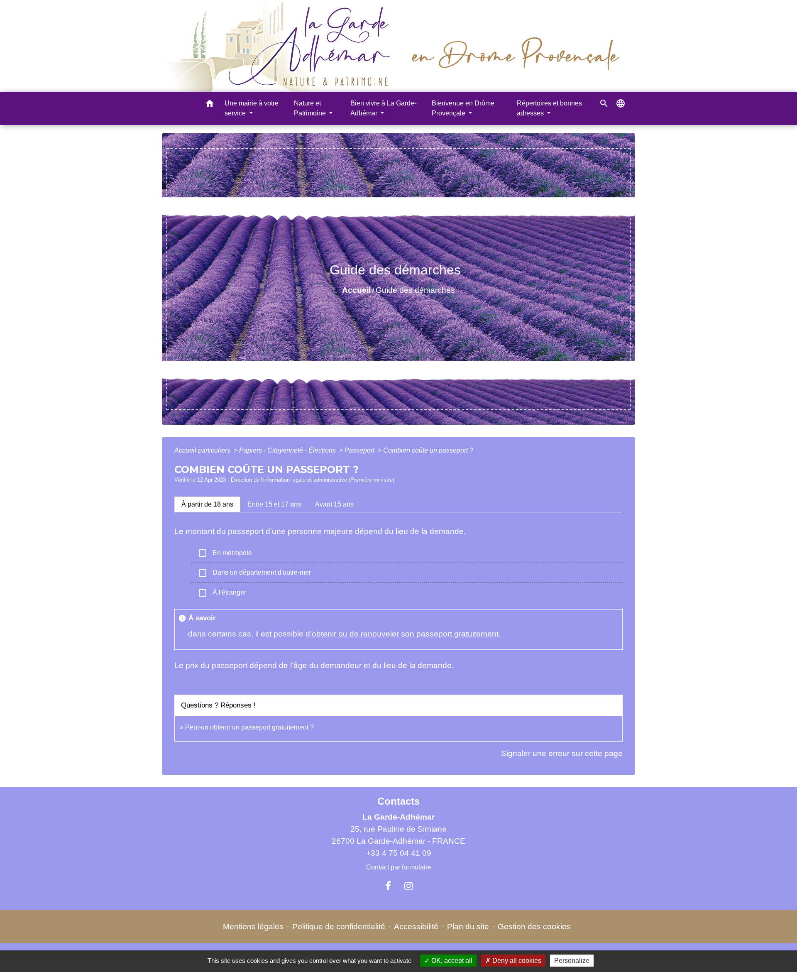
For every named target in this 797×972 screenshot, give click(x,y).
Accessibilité (416, 926)
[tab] (207, 504)
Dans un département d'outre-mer (254, 573)
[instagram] (409, 886)
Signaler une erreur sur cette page (562, 753)
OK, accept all (451, 960)
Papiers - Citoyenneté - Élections (288, 450)
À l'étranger (222, 593)
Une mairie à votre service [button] (252, 108)
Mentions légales (253, 926)
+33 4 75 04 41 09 (398, 853)
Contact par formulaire (398, 867)
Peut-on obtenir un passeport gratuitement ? (249, 727)
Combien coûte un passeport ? (428, 450)
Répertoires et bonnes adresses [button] (549, 108)
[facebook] (388, 886)
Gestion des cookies (534, 926)
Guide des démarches (415, 290)
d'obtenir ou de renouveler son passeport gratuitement (402, 633)
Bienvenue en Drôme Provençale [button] (463, 108)
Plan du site (468, 926)
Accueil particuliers (203, 450)
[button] (209, 105)
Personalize (571, 960)
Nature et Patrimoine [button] (311, 108)
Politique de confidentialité (338, 926)
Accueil (356, 290)
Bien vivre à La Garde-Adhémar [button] (383, 108)
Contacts (398, 801)
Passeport (360, 450)
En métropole (225, 553)
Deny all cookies (516, 960)
